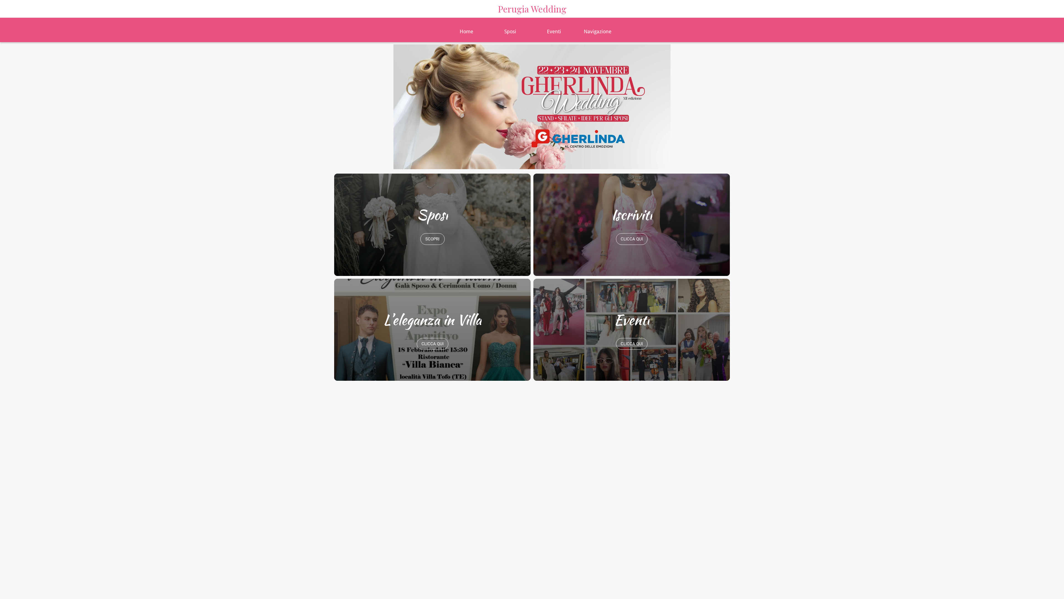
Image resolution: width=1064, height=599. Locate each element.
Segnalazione (650, 444)
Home (405, 444)
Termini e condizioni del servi (531, 444)
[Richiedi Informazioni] (1053, 9)
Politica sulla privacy (600, 444)
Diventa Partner (439, 444)
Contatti (477, 444)
